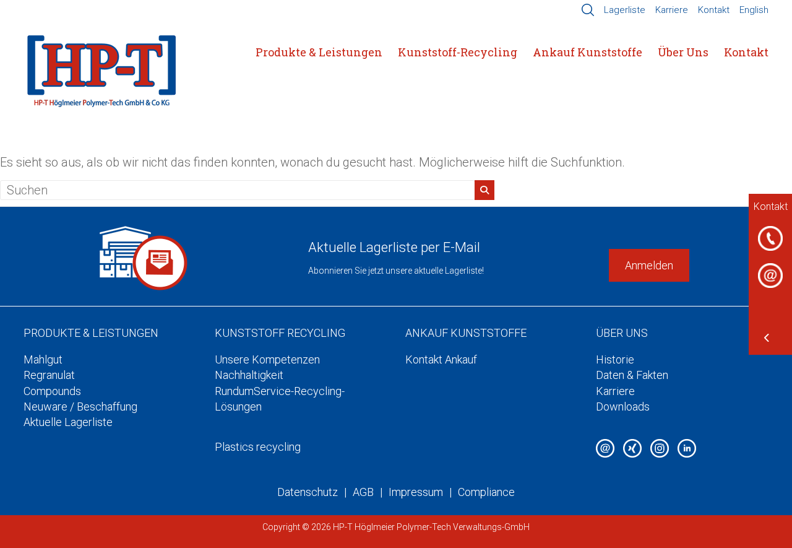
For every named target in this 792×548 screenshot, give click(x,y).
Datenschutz (307, 491)
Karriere (671, 9)
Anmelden (649, 265)
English (753, 9)
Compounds (52, 391)
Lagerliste (624, 9)
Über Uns (683, 52)
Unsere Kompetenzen (267, 359)
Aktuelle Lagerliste (68, 421)
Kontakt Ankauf (441, 359)
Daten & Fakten (632, 374)
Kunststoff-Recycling (457, 52)
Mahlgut (43, 359)
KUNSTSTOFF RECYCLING (280, 332)
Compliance (486, 491)
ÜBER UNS (622, 332)
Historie (615, 359)
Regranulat (49, 374)
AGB (363, 491)
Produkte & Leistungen (319, 52)
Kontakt (714, 9)
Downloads (623, 406)
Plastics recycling (258, 446)
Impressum (416, 491)
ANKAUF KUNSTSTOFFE (466, 332)
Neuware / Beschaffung (80, 406)
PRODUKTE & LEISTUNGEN (91, 332)
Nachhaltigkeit (249, 374)
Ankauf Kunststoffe (587, 52)
